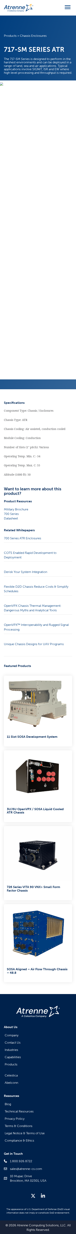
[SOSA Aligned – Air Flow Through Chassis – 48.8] (38, 943)
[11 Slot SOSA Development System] (38, 711)
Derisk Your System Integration (25, 572)
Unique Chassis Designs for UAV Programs (34, 644)
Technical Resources (19, 1111)
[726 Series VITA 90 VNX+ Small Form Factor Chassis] (38, 863)
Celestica (11, 1075)
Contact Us (12, 1042)
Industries (11, 1050)
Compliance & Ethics (19, 1140)
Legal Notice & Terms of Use (25, 1133)
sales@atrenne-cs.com (26, 1169)
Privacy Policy (15, 1119)
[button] (33, 1196)
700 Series (11, 514)
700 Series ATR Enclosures (22, 538)
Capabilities (13, 1057)
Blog (8, 1104)
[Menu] (67, 7)
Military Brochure (16, 509)
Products (10, 36)
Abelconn (11, 1083)
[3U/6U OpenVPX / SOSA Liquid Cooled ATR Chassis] (38, 786)
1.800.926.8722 (21, 1161)
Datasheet (11, 518)
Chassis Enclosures (33, 36)
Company (12, 1035)
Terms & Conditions (18, 1126)
